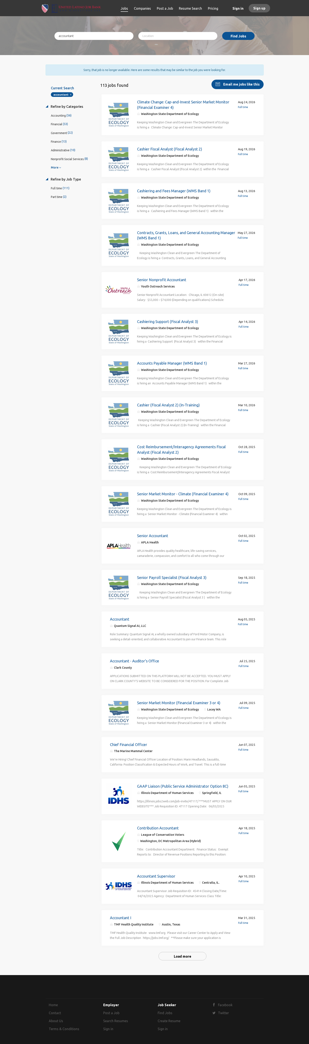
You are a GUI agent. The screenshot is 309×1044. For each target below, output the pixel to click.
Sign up (259, 8)
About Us (56, 1021)
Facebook (225, 1005)
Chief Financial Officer (128, 744)
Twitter (223, 1013)
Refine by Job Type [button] (65, 179)
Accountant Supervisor (156, 876)
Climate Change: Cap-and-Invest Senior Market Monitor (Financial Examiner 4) (183, 104)
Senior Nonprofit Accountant (161, 280)
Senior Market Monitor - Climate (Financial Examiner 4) (182, 494)
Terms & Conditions (64, 1029)
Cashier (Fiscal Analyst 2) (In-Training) (168, 405)
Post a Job (111, 1013)
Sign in (237, 8)
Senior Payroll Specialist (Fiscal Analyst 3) (171, 577)
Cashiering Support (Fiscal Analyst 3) (167, 321)
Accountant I (120, 918)
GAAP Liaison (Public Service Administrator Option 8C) (182, 786)
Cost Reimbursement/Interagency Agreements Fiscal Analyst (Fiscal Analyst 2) (181, 449)
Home (53, 1005)
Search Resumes (115, 1021)
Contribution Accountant (158, 828)
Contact (55, 1013)
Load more (182, 956)
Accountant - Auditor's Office (134, 661)
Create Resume (169, 1021)
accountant (61, 94)
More (54, 167)
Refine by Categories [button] (66, 106)
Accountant (119, 619)
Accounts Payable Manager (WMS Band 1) (172, 363)
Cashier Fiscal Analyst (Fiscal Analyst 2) (169, 149)
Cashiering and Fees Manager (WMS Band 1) (173, 191)
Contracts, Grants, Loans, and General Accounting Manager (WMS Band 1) (186, 235)
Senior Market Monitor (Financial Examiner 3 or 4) (178, 703)
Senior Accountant (152, 536)
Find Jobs (238, 36)
